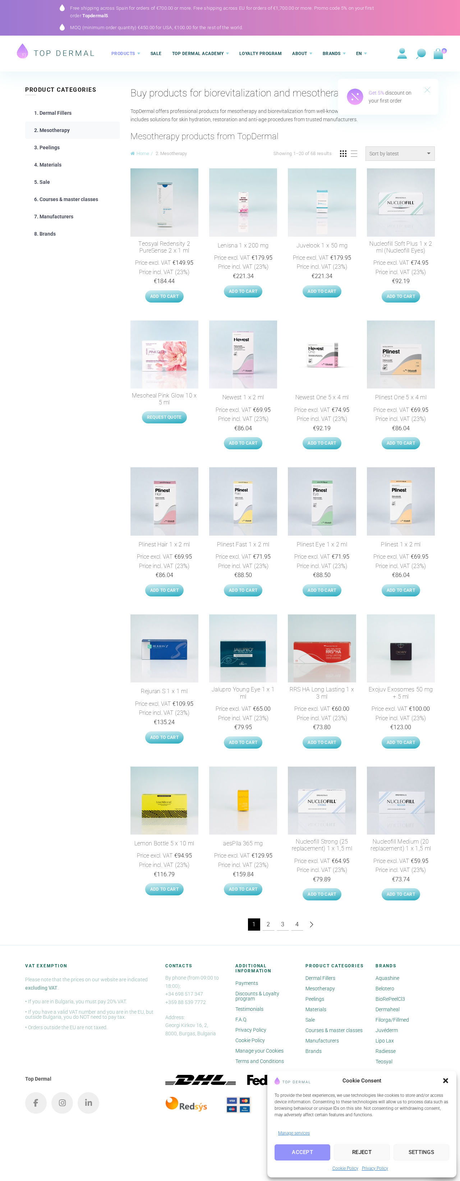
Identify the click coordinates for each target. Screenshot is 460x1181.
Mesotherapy (320, 988)
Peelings (314, 999)
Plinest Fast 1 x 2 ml (243, 544)
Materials (315, 1009)
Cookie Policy (345, 1168)
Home (143, 153)
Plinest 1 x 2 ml (400, 544)
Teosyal (384, 1061)
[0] (438, 54)
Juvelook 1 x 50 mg (322, 245)
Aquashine (387, 978)
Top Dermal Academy (198, 53)
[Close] (427, 90)
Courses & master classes (334, 1030)
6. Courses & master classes (66, 199)
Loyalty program (260, 53)
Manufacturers (322, 1041)
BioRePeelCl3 (390, 999)
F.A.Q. (241, 1019)
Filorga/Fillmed (392, 1020)
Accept (302, 1152)
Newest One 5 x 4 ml (322, 397)
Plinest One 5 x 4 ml (401, 397)
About (299, 53)
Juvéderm (387, 1030)
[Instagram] (62, 1103)
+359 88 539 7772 (185, 1002)
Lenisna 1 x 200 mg (243, 245)
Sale (156, 53)
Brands (332, 53)
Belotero (385, 988)
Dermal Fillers (320, 978)
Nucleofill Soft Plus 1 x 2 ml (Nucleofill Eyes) (400, 247)
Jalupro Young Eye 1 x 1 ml (243, 693)
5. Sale (42, 182)
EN (359, 53)
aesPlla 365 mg (243, 843)
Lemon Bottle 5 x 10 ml (164, 843)
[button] (445, 1080)
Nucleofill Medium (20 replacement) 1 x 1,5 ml (401, 845)
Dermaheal (388, 1009)
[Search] (421, 54)
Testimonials (249, 1009)
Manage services (294, 1133)
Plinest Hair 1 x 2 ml (164, 544)
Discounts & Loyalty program (257, 996)
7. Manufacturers (53, 216)
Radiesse (386, 1051)
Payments (246, 983)
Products (123, 53)
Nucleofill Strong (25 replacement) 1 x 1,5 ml (322, 845)
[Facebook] (36, 1103)
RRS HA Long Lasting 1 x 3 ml (322, 693)
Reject (362, 1152)
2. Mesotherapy (52, 130)
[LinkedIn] (88, 1103)
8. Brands (45, 234)
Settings (421, 1152)
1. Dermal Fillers (53, 113)
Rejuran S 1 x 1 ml (164, 691)
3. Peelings (47, 147)
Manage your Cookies (259, 1051)
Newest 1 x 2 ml (243, 397)
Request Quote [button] (164, 417)
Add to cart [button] (164, 296)
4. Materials (47, 165)
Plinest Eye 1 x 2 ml (322, 544)
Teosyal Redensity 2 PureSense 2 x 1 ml (164, 247)
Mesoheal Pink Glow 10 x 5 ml (164, 399)
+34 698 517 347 (184, 994)
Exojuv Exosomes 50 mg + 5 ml (401, 693)
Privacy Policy (375, 1168)
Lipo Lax (385, 1041)
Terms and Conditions (259, 1061)
